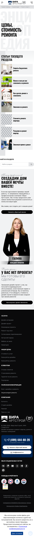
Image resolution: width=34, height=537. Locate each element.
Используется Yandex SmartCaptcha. (17, 506)
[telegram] (22, 466)
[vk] (3, 466)
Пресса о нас (5, 412)
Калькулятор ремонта (8, 361)
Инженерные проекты (8, 327)
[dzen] (17, 466)
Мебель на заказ (6, 341)
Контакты (4, 401)
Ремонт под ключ (7, 330)
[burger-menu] (2, 3)
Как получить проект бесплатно (17, 302)
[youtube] (13, 466)
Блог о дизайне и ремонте (10, 389)
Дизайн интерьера (7, 320)
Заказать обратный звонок (17, 212)
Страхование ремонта (8, 373)
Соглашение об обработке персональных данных (17, 502)
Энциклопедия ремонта (9, 392)
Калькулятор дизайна (8, 357)
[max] (3, 470)
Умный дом (5, 345)
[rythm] (26, 466)
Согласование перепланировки (11, 334)
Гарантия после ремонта (9, 377)
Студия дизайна (6, 405)
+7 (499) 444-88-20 (18, 439)
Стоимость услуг (7, 354)
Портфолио (5, 380)
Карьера (4, 408)
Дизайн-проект (6, 323)
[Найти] (31, 164)
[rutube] (8, 466)
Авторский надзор (7, 338)
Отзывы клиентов (7, 369)
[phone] (32, 3)
